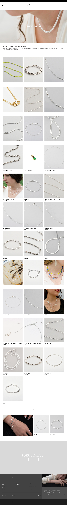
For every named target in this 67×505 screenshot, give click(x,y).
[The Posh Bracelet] (13, 243)
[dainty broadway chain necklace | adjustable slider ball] (33, 330)
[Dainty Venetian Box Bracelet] (13, 301)
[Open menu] (3, 5)
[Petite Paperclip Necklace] (54, 69)
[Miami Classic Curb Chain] (54, 128)
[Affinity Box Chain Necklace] (13, 69)
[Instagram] (40, 495)
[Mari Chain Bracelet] (33, 359)
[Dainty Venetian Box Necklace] (54, 157)
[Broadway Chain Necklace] (13, 157)
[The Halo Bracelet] (13, 388)
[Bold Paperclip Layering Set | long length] (54, 301)
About (3, 487)
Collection (4, 484)
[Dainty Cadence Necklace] (54, 214)
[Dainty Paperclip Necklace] (33, 301)
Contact (3, 489)
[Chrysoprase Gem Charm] (33, 157)
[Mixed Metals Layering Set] (13, 272)
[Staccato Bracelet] (41, 424)
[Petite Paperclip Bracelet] (33, 128)
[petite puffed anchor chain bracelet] (33, 272)
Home (3, 483)
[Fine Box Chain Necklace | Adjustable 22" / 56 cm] (54, 186)
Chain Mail (30, 489)
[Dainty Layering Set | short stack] (13, 186)
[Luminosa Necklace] (13, 214)
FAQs (30, 483)
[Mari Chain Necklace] (33, 243)
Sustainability (18, 484)
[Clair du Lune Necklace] (13, 99)
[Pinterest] (38, 495)
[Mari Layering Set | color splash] (54, 272)
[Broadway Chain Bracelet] (33, 69)
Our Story (17, 483)
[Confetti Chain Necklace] (33, 99)
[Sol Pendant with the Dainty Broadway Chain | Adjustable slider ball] (13, 330)
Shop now (33, 459)
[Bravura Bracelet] (33, 186)
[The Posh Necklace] (54, 330)
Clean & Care (31, 487)
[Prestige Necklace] (13, 359)
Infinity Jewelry (4, 486)
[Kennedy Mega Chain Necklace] (13, 128)
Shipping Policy (31, 484)
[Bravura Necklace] (54, 99)
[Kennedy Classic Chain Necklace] (54, 243)
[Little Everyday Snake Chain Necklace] (33, 214)
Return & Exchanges (32, 486)
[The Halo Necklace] (54, 359)
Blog (16, 486)
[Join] (64, 494)
